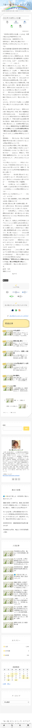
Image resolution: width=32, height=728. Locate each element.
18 (23, 676)
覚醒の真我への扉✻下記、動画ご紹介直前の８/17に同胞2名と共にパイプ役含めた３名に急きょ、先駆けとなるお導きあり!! (16, 505)
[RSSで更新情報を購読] (19, 310)
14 (8, 676)
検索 (4, 425)
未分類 (6, 280)
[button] (20, 26)
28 (8, 680)
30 (16, 680)
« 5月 (4, 684)
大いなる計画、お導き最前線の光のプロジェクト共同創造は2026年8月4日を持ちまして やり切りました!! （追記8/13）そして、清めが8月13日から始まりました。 (16, 515)
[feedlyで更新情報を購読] (16, 310)
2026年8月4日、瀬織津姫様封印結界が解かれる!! (15, 524)
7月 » (8, 684)
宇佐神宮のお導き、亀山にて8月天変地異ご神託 (15, 531)
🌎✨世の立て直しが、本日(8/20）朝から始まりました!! (16, 497)
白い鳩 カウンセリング (16, 450)
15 (12, 676)
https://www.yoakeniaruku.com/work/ (11, 475)
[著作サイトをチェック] (12, 310)
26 (27, 678)
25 (23, 678)
